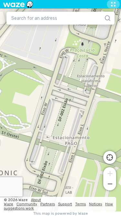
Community (26, 204)
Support (65, 204)
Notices (95, 204)
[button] (109, 173)
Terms (80, 204)
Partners (47, 204)
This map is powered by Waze (60, 213)
